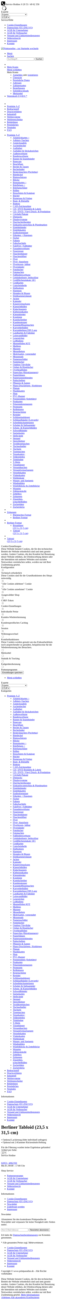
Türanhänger (19, 465)
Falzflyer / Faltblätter (22, 246)
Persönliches (13, 1086)
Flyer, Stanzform (20, 261)
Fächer (16, 238)
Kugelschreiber (20, 319)
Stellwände (18, 436)
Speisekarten (19, 433)
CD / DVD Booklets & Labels (27, 209)
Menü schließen (14, 69)
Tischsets (17, 449)
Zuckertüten (18, 504)
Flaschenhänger (20, 253)
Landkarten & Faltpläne (24, 333)
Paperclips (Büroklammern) (25, 372)
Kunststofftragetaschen (23, 325)
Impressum (12, 41)
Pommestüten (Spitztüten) (25, 399)
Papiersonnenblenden (23, 377)
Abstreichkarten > (21, 137)
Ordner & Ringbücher (23, 367)
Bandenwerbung (20, 156)
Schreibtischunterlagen (23, 422)
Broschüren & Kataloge (24, 193)
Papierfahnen (19, 375)
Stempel (16, 438)
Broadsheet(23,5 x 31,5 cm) (20, 526)
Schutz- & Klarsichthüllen (25, 428)
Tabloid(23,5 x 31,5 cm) (20, 532)
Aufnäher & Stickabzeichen (25, 151)
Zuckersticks (19, 507)
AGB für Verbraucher (17, 33)
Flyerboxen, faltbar (21, 264)
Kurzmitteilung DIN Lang (25, 330)
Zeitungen (17, 496)
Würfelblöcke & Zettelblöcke (26, 486)
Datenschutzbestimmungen (25, 1235)
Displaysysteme (20, 219)
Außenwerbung (20, 153)
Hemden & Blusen (21, 293)
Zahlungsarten (19, 85)
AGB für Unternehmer (17, 30)
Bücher (16, 195)
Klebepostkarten (20, 312)
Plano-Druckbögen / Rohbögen (27, 385)
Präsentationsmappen (22, 404)
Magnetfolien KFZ (21, 343)
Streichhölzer (19, 441)
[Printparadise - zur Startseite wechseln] (19, 48)
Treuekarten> (19, 454)
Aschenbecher (19, 145)
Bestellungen (19, 88)
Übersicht (17, 77)
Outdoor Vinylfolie (21, 364)
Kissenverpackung (21, 304)
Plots (15, 393)
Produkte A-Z (13, 696)
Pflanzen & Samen (21, 383)
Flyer (15, 259)
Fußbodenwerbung (21, 275)
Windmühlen (19, 483)
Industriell (11, 1075)
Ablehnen (6, 1297)
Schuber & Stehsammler (24, 425)
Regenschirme (19, 412)
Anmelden (18, 75)
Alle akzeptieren (18, 1297)
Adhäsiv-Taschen (21, 140)
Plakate (16, 388)
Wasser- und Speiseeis (23, 480)
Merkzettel (18, 93)
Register (16, 414)
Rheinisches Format (22, 515)
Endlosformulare (20, 232)
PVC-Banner (19, 396)
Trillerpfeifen (19, 457)
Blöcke (16, 180)
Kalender (17, 301)
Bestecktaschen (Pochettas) (25, 172)
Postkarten (18, 401)
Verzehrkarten (19, 472)
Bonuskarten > (19, 182)
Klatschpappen (20, 309)
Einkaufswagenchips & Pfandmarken (30, 224)
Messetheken (19, 351)
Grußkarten (18, 283)
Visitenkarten (19, 475)
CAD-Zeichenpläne (22, 206)
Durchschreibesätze (22, 222)
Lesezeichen (18, 338)
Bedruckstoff (13, 1070)
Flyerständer (18, 267)
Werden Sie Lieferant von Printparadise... (27, 9)
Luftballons (18, 341)
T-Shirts (16, 462)
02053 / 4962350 (9, 1163)
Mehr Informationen (30, 1295)
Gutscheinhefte (20, 285)
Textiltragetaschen (21, 443)
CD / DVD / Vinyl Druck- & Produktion (31, 211)
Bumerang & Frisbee (22, 198)
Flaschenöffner (20, 256)
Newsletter (12, 1204)
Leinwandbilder (20, 335)
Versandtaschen (20, 467)
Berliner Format (20, 517)
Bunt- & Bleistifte (21, 201)
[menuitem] (31, 25)
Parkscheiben (19, 380)
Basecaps (17, 161)
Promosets (17, 406)
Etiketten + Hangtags (22, 235)
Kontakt (10, 43)
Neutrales (11, 1089)
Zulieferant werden (16, 1206)
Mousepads (18, 356)
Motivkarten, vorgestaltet (24, 354)
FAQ (9, 1091)
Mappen (16, 348)
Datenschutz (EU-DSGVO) (20, 27)
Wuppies (17, 488)
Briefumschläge (20, 188)
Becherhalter (19, 169)
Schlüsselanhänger (21, 417)
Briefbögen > (19, 185)
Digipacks (17, 217)
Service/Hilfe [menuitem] (20, 32)
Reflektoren (18, 409)
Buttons (16, 203)
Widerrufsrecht (14, 38)
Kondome (17, 317)
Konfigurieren (32, 1297)
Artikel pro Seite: (9, 1150)
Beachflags (18, 164)
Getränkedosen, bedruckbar (25, 277)
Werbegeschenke (15, 1081)
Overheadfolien (20, 370)
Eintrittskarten (19, 230)
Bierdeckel (18, 174)
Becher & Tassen (21, 166)
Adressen (17, 83)
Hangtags (17, 290)
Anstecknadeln (20, 143)
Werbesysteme (13, 1078)
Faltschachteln (19, 243)
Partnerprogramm (15, 1175)
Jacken (16, 298)
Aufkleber (17, 148)
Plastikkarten (19, 391)
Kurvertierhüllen (20, 327)
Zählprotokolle (19, 491)
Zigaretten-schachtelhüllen (20, 500)
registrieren (33, 75)
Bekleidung (12, 1083)
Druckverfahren (14, 1073)
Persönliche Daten (21, 80)
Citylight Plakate (20, 214)
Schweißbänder (20, 430)
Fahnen (16, 240)
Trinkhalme (18, 459)
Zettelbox (17, 494)
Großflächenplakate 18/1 (24, 280)
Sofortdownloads (21, 91)
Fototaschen (18, 272)
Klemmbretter (19, 314)
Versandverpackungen (23, 470)
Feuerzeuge (18, 251)
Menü (9, 53)
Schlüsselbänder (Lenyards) (25, 420)
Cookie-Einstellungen (17, 25)
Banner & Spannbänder (24, 159)
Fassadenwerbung (21, 248)
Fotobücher (18, 269)
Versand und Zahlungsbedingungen (23, 35)
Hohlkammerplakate (22, 296)
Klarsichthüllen (20, 306)
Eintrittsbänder (19, 227)
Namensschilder (20, 359)
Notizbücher (18, 362)
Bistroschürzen (20, 177)
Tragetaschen (19, 451)
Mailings (17, 346)
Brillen (16, 190)
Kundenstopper (20, 322)
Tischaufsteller (19, 446)
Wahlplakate (18, 478)
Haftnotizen (18, 288)
